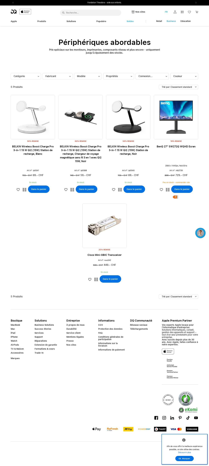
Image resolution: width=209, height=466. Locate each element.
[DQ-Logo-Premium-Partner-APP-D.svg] (21, 11)
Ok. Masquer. (184, 459)
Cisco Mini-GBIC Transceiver (105, 255)
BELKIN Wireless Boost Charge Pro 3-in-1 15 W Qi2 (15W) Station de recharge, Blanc (33, 150)
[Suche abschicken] (63, 13)
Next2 (195, 3)
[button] (175, 11)
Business (171, 21)
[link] (197, 13)
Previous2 (14, 3)
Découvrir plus (184, 452)
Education (186, 21)
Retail (159, 21)
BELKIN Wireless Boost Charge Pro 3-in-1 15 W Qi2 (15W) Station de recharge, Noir (128, 150)
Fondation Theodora (96, 3)
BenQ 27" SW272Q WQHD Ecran (176, 146)
